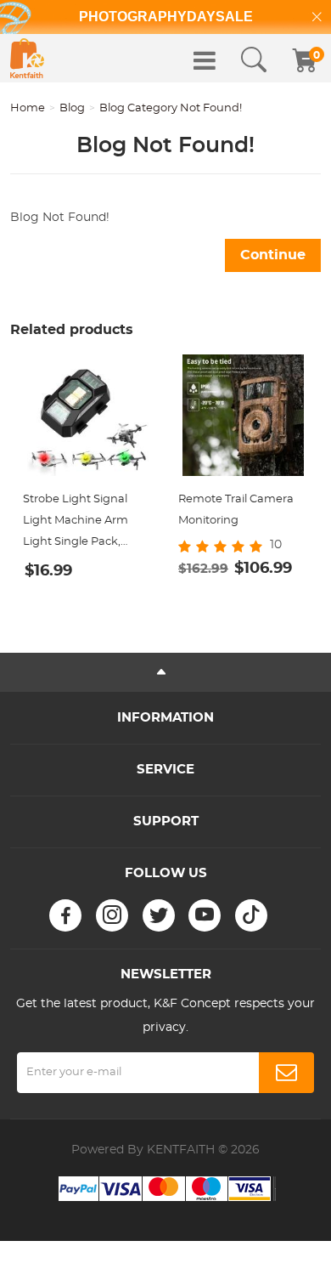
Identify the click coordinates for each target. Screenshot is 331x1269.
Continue (273, 255)
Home (27, 108)
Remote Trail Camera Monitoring (236, 510)
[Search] (253, 60)
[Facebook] (65, 915)
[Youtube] (204, 915)
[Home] (27, 58)
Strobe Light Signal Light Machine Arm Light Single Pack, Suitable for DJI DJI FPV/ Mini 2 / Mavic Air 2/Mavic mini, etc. (80, 523)
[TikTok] (251, 915)
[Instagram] (112, 915)
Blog (72, 108)
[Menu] (204, 60)
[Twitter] (159, 915)
